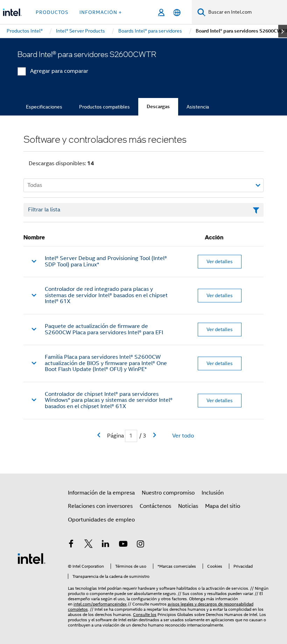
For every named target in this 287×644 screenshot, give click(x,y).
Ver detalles (219, 261)
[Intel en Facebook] (71, 545)
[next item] (282, 31)
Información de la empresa (101, 492)
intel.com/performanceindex (100, 604)
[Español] (177, 12)
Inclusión (213, 492)
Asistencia (198, 107)
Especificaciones (44, 107)
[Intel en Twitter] (88, 545)
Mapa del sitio (222, 506)
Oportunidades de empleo (101, 519)
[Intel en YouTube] (123, 545)
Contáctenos (155, 506)
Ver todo (183, 435)
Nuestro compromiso (168, 492)
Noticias (188, 506)
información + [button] (100, 12)
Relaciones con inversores (100, 506)
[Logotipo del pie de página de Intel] (32, 558)
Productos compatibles (104, 107)
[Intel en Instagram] (140, 545)
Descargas (158, 106)
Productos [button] (52, 12)
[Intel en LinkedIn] (106, 545)
